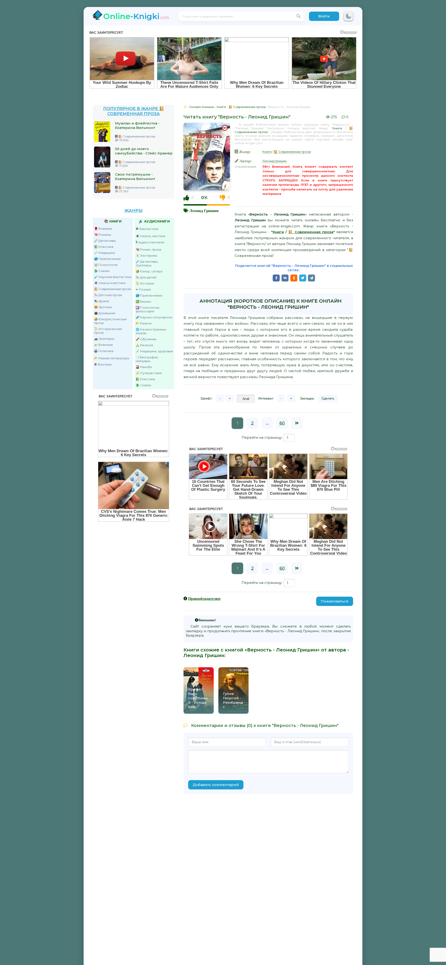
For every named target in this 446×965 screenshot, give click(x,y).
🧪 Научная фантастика (112, 277)
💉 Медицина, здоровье (154, 351)
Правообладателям (204, 598)
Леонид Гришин (204, 211)
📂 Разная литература (111, 358)
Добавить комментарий (216, 784)
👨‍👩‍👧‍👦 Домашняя (104, 313)
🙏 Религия (144, 345)
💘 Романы (102, 234)
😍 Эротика (103, 307)
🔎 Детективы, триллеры (147, 263)
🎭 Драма (101, 301)
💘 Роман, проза (148, 249)
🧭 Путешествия (149, 373)
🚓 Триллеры (104, 338)
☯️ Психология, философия (148, 309)
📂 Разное (144, 323)
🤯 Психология (106, 265)
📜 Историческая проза (108, 330)
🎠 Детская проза (108, 295)
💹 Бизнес (143, 301)
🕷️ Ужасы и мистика (109, 283)
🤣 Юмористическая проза (110, 321)
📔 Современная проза (112, 289)
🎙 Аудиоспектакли (150, 242)
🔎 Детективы (105, 240)
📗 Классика (103, 247)
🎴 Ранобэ (144, 367)
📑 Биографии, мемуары (147, 359)
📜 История (145, 283)
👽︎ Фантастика (147, 229)
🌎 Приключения (149, 295)
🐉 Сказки (101, 271)
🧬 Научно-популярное (154, 317)
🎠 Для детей (146, 277)
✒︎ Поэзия (143, 289)
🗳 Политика (103, 351)
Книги (337, 128)
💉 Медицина (104, 253)
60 (282, 423)
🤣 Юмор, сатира (149, 271)
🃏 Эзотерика (146, 255)
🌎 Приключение (107, 259)
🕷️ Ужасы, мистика (150, 236)
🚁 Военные (103, 345)
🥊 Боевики (103, 228)
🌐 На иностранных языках (151, 331)
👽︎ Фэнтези (103, 364)
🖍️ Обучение (146, 339)
